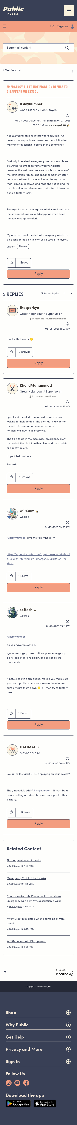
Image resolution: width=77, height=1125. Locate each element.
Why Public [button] (17, 1025)
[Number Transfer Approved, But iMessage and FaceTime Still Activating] (71, 293)
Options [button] (71, 70)
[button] (11, 262)
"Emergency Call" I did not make (26, 878)
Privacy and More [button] (24, 1049)
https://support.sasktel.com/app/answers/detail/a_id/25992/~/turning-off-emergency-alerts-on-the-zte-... (38, 559)
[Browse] (6, 26)
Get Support (13, 70)
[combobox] (38, 47)
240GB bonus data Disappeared (26, 941)
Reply (38, 274)
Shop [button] (11, 1012)
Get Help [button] (15, 1037)
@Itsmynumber (16, 538)
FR (52, 26)
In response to (49, 319)
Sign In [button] (13, 1061)
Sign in (62, 26)
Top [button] (5, 971)
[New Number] (64, 293)
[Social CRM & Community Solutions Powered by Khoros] (64, 973)
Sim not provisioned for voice (24, 860)
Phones (23, 246)
